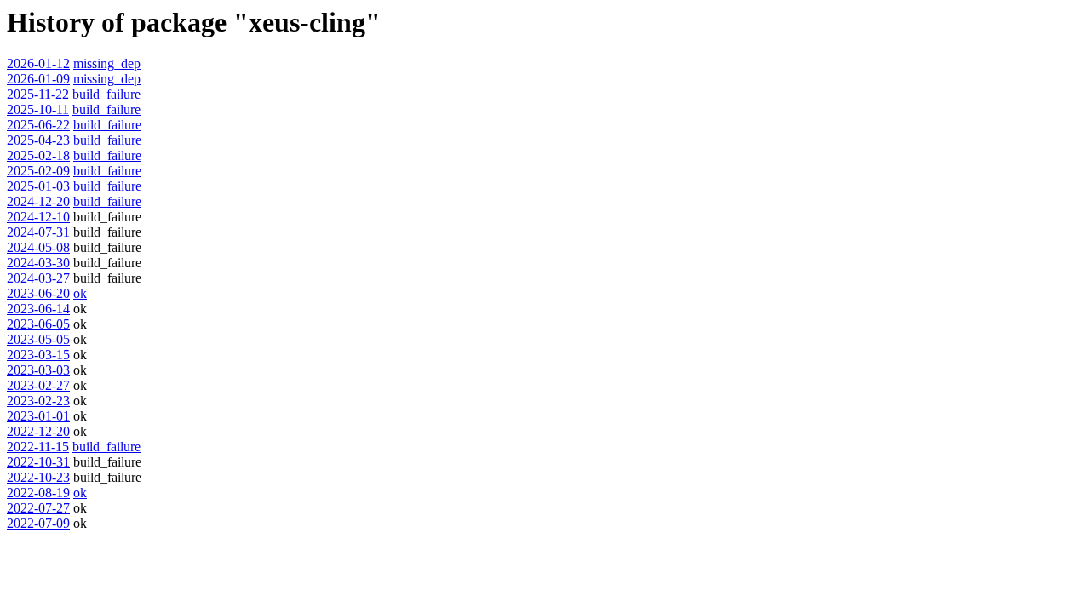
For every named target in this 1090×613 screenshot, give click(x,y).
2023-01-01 (38, 416)
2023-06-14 (38, 308)
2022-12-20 (38, 431)
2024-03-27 (38, 278)
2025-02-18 (38, 155)
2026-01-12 (38, 63)
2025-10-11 (38, 109)
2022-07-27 (38, 508)
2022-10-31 (38, 462)
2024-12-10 (38, 216)
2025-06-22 (38, 124)
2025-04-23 (38, 140)
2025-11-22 (38, 94)
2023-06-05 (38, 324)
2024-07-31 (38, 232)
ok (80, 293)
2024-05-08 (38, 247)
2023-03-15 (38, 354)
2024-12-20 (38, 201)
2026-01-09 (38, 79)
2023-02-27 (38, 385)
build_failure (106, 94)
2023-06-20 (38, 293)
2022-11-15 (38, 446)
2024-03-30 (38, 262)
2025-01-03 (38, 186)
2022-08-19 (38, 492)
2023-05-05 (38, 339)
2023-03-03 (38, 370)
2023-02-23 (38, 400)
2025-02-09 (38, 170)
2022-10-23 (38, 477)
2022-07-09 (38, 523)
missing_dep (107, 63)
